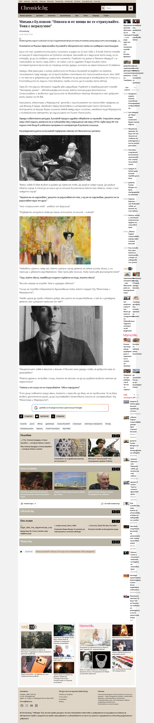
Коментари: (30, 503)
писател (23, 424)
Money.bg (50, 1)
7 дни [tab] (134, 396)
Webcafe (27, 1)
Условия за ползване (66, 694)
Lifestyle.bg (68, 1)
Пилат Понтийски (53, 429)
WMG (20, 1)
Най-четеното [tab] (135, 88)
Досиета (39, 16)
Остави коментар (112, 503)
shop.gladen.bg (87, 1)
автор (40, 424)
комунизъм (77, 424)
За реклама (62, 699)
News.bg (42, 1)
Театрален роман (26, 429)
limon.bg (97, 1)
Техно (85, 16)
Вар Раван (66, 429)
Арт (76, 16)
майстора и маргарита (93, 424)
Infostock (77, 1)
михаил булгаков (63, 424)
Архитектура (65, 16)
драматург (50, 424)
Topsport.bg (59, 1)
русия (32, 424)
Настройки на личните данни (108, 704)
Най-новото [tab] (127, 88)
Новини (61, 702)
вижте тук (111, 702)
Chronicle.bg (24, 31)
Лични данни (63, 697)
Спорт (106, 16)
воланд (108, 424)
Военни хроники (26, 16)
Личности (51, 16)
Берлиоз (40, 429)
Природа (96, 16)
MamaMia (35, 1)
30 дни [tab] (138, 396)
